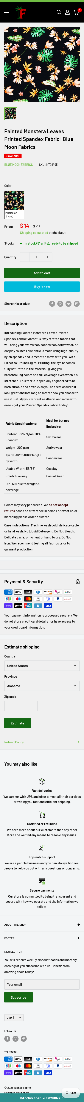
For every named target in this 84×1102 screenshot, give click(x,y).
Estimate (17, 723)
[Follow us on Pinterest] (24, 1039)
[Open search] (59, 12)
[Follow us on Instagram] (15, 1039)
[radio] (14, 205)
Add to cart (42, 273)
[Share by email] (77, 303)
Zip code (10, 696)
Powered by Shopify (16, 1092)
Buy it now (42, 286)
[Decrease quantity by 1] (24, 257)
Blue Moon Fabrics (18, 164)
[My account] (67, 12)
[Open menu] (6, 12)
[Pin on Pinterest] (60, 303)
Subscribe (18, 997)
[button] (42, 1097)
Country (10, 656)
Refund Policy (14, 742)
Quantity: (10, 257)
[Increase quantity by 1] (47, 257)
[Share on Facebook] (52, 303)
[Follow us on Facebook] (7, 1039)
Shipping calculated (34, 232)
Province (10, 676)
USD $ (10, 1017)
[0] (76, 12)
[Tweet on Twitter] (68, 303)
